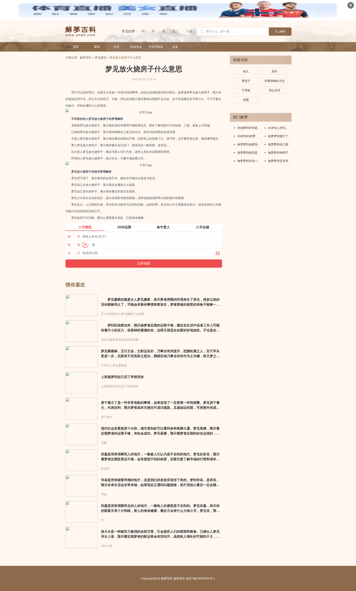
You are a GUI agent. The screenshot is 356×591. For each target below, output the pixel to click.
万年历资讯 (156, 46)
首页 (76, 46)
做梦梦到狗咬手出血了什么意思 (279, 152)
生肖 (116, 46)
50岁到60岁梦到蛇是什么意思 (249, 136)
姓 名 (74, 236)
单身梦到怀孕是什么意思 (249, 128)
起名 (175, 46)
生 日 (74, 253)
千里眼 (246, 90)
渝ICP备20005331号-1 (200, 578)
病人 (246, 71)
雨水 (275, 71)
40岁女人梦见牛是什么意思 (279, 128)
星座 (97, 46)
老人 (175, 31)
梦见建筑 (100, 57)
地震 (246, 99)
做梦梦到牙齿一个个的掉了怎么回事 (249, 160)
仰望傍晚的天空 (275, 80)
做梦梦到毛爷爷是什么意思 (279, 160)
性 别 (74, 244)
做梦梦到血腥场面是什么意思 (249, 144)
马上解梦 (280, 31)
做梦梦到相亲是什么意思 (249, 152)
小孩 (189, 31)
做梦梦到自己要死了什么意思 (279, 144)
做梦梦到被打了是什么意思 (279, 136)
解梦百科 (85, 57)
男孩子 (246, 80)
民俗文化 (136, 46)
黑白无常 (274, 90)
